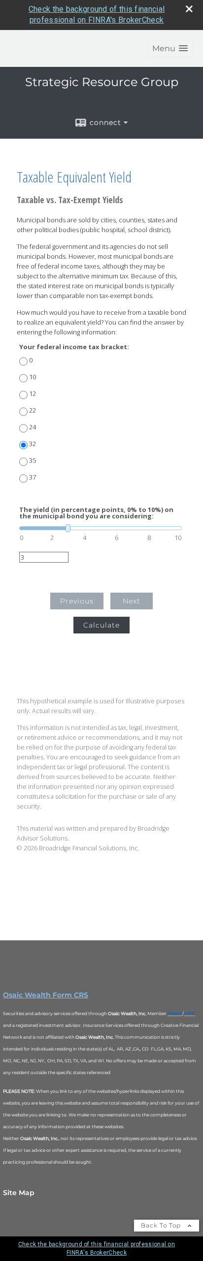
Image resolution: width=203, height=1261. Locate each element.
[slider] (100, 528)
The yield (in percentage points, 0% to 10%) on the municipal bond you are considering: (96, 513)
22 (32, 410)
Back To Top (162, 1225)
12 (32, 393)
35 (32, 460)
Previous (77, 601)
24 (32, 427)
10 (32, 377)
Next (131, 601)
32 (32, 444)
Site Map (18, 1192)
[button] (170, 48)
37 (32, 477)
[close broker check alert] (189, 9)
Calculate (101, 625)
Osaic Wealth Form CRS (45, 995)
